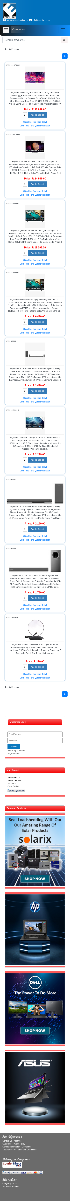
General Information (11, 1147)
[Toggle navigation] (62, 30)
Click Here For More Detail (35, 122)
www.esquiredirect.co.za (17, 20)
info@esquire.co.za (41, 20)
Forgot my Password (16, 750)
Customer (6, 1144)
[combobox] (31, 40)
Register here (13, 753)
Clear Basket (13, 786)
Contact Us (7, 1141)
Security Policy (8, 1150)
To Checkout (13, 783)
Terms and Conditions (26, 1150)
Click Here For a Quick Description (35, 126)
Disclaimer (26, 1147)
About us (17, 1141)
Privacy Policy (19, 1144)
